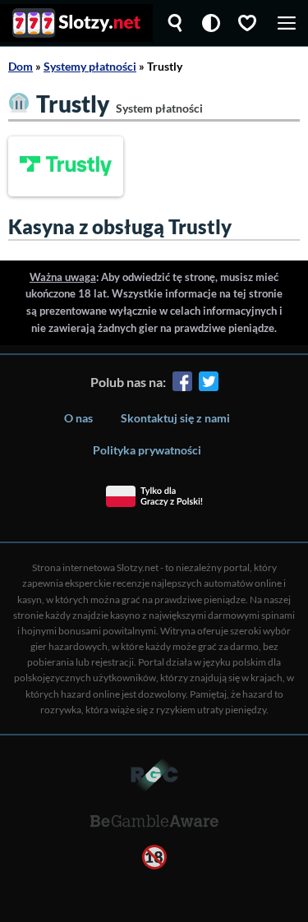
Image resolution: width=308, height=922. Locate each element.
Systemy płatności (90, 66)
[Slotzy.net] (76, 23)
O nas (78, 418)
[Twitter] (208, 384)
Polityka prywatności (147, 450)
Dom (20, 66)
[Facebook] (182, 384)
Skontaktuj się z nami (175, 418)
